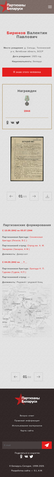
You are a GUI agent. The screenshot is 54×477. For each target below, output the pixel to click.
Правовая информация (26, 420)
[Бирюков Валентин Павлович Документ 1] (27, 161)
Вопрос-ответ (27, 415)
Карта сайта (27, 430)
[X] (17, 122)
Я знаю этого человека (27, 72)
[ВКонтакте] (12, 122)
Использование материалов (27, 425)
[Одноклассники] (7, 122)
